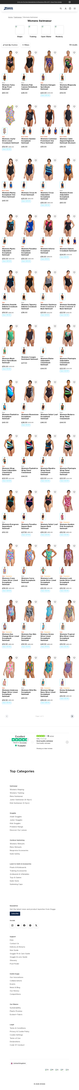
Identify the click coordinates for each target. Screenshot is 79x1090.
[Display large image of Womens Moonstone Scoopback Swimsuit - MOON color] (24, 406)
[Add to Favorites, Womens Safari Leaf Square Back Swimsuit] (55, 492)
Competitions (15, 994)
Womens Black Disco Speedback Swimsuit (9, 361)
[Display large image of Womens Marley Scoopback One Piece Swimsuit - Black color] (4, 184)
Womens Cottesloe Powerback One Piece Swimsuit (49, 141)
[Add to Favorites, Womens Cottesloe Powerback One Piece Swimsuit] (55, 106)
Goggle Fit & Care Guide (20, 954)
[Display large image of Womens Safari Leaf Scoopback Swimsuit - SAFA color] (43, 406)
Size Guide (14, 950)
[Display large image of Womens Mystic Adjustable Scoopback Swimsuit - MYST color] (4, 240)
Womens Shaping (17, 789)
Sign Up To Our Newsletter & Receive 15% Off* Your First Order (39, 2)
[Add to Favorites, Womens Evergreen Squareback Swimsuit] (16, 492)
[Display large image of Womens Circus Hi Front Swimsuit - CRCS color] (24, 184)
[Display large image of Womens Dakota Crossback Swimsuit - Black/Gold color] (68, 240)
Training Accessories (18, 871)
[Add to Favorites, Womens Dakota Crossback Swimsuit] (74, 216)
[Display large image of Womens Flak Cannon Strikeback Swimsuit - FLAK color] (24, 77)
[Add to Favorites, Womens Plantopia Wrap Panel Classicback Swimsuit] (74, 436)
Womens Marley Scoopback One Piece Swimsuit (9, 195)
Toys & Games (15, 877)
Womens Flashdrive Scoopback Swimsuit (10, 416)
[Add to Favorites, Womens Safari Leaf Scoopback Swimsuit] (55, 382)
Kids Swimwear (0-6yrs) (20, 803)
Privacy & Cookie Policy (19, 1031)
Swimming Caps (16, 884)
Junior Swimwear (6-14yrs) (21, 800)
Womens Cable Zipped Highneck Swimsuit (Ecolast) (68, 141)
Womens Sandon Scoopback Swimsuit (28, 141)
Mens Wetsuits (16, 847)
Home (10, 17)
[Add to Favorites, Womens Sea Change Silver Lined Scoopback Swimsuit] (16, 602)
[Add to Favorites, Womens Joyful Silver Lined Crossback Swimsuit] (16, 106)
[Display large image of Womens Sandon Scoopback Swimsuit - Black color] (24, 130)
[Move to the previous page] (7, 716)
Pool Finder (14, 964)
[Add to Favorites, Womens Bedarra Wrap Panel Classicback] (74, 382)
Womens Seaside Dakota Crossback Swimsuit (9, 307)
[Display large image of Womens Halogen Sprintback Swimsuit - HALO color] (43, 77)
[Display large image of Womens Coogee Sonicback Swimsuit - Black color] (24, 350)
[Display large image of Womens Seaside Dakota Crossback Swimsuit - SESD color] (4, 296)
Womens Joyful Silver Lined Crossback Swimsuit (10, 141)
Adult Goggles (16, 817)
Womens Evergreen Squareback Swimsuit (10, 526)
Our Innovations (16, 977)
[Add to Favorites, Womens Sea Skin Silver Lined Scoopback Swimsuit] (36, 602)
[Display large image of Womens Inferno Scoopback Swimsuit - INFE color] (43, 240)
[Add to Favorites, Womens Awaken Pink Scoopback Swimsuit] (74, 492)
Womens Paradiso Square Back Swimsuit (29, 526)
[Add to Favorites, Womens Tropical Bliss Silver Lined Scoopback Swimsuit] (74, 602)
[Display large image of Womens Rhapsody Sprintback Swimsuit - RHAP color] (62, 77)
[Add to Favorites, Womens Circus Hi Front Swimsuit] (36, 160)
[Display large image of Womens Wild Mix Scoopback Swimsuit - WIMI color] (24, 682)
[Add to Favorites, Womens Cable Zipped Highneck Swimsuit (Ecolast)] (74, 106)
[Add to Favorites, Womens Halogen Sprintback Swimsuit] (55, 52)
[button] (70, 2)
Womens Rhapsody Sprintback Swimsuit (68, 87)
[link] (12, 925)
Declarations (15, 1041)
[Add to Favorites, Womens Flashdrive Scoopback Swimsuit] (16, 382)
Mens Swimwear (16, 796)
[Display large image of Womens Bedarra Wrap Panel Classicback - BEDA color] (62, 406)
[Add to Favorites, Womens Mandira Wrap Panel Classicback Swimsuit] (55, 436)
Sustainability (15, 1008)
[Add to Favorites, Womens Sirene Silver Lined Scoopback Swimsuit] (55, 602)
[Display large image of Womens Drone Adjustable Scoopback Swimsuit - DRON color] (62, 184)
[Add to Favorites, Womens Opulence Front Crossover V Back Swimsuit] (55, 272)
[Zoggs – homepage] (30, 8)
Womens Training (17, 793)
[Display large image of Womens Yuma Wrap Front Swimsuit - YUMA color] (4, 77)
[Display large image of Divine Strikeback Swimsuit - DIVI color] (62, 682)
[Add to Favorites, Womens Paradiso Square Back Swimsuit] (36, 492)
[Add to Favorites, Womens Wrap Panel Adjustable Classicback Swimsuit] (16, 436)
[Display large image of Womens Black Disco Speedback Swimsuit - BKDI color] (4, 350)
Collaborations (16, 981)
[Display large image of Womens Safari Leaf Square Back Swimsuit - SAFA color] (43, 516)
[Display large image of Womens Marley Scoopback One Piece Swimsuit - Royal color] (11, 184)
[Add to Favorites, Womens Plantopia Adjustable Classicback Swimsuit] (74, 326)
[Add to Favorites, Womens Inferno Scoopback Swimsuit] (55, 216)
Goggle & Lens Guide (18, 957)
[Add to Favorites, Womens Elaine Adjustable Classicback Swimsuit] (55, 326)
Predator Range (16, 827)
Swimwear (18, 17)
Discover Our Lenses (18, 830)
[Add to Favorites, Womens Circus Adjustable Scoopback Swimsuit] (55, 160)
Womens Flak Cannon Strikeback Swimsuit (29, 87)
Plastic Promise (16, 1011)
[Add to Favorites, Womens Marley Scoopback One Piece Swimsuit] (16, 160)
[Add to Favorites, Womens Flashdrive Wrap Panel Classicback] (36, 436)
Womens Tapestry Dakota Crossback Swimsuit (29, 307)
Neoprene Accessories (19, 850)
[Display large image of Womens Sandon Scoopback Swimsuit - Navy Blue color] (30, 130)
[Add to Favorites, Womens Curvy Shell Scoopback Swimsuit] (36, 546)
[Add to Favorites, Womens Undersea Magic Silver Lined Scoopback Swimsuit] (16, 658)
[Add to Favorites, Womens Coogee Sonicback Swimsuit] (36, 326)
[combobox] (10, 45)
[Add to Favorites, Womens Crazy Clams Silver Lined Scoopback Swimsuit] (16, 546)
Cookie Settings (16, 1035)
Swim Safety (15, 854)
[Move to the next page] (72, 716)
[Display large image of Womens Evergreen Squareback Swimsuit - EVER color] (4, 516)
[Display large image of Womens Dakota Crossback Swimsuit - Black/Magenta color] (62, 240)
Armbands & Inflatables (19, 874)
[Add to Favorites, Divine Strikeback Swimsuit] (74, 658)
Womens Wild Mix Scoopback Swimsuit (28, 692)
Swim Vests (14, 881)
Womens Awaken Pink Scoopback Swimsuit (67, 526)
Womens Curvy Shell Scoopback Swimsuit (28, 580)
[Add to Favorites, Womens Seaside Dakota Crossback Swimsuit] (16, 272)
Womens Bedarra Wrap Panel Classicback (67, 416)
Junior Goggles (16, 820)
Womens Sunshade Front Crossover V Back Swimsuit (68, 307)
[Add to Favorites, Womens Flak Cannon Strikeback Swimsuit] (36, 52)
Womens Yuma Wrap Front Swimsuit (8, 87)
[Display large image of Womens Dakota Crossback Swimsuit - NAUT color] (74, 240)
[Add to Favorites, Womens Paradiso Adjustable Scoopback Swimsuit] (36, 216)
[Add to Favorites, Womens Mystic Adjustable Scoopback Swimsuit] (16, 216)
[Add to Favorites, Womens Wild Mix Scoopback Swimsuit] (36, 658)
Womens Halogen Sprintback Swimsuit (48, 87)
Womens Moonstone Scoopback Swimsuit (29, 416)
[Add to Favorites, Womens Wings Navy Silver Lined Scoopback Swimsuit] (55, 658)
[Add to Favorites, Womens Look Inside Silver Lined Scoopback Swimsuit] (55, 546)
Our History (14, 991)
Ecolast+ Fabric (16, 1014)
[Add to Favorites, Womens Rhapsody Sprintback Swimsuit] (74, 52)
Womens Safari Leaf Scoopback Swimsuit (49, 416)
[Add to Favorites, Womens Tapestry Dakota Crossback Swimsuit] (36, 272)
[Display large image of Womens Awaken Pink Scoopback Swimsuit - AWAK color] (62, 516)
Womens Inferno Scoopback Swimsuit (48, 251)
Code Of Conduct (17, 1045)
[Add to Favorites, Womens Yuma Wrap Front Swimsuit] (16, 52)
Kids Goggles (15, 823)
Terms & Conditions (18, 1028)
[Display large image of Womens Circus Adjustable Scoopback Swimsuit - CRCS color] (43, 184)
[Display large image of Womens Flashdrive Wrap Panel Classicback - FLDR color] (24, 460)
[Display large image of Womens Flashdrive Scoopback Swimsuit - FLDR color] (4, 406)
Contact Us (14, 943)
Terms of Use (15, 1038)
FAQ (11, 940)
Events (12, 984)
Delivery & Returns (17, 947)
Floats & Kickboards (18, 867)
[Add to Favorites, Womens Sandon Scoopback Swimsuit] (36, 106)
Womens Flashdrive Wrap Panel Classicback (29, 470)
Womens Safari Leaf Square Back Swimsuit (49, 526)
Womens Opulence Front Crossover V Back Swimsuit (48, 307)
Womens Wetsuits (17, 844)
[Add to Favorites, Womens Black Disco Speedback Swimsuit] (16, 326)
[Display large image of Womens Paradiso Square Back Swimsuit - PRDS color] (24, 516)
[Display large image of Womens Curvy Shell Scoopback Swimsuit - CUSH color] (24, 570)
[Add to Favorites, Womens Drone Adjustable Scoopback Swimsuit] (74, 160)
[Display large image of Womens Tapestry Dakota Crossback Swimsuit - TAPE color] (24, 296)
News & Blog (15, 987)
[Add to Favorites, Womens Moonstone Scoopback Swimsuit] (36, 382)
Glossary (13, 960)
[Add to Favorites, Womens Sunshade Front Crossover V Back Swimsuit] (74, 272)
